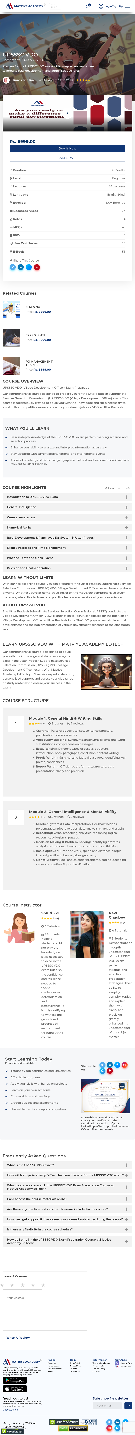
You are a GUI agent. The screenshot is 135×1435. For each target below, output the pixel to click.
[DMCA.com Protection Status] (73, 1428)
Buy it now (67, 148)
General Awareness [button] (21, 517)
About (10, 15)
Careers (73, 1369)
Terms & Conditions (101, 1363)
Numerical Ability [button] (19, 527)
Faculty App (125, 1366)
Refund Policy (99, 1369)
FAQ (126, 15)
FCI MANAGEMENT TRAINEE (39, 363)
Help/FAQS (75, 1363)
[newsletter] (128, 1405)
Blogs (50, 1371)
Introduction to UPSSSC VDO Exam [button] (32, 497)
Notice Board (75, 1366)
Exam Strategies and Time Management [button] (36, 547)
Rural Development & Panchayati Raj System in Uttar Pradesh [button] (51, 537)
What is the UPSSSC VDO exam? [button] (30, 1165)
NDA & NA (32, 307)
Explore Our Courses (55, 6)
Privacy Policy (99, 1366)
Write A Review (18, 1337)
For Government (55, 1369)
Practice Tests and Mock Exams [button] (30, 558)
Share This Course (25, 260)
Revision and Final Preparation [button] (29, 568)
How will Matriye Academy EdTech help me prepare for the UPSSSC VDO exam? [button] (65, 1175)
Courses (52, 15)
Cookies (96, 1371)
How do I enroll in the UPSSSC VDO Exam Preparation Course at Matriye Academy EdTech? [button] (59, 1241)
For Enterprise (54, 1366)
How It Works (26, 17)
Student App (126, 1363)
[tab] (67, 497)
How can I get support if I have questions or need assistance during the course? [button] (65, 1219)
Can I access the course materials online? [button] (37, 1199)
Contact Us (75, 1371)
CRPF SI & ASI (35, 335)
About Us (52, 1363)
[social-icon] (109, 1422)
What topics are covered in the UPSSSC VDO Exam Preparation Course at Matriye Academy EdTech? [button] (60, 1187)
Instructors (74, 15)
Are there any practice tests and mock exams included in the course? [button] (57, 1209)
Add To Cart (67, 158)
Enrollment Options (97, 17)
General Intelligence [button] (21, 507)
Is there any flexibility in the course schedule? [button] (40, 1229)
